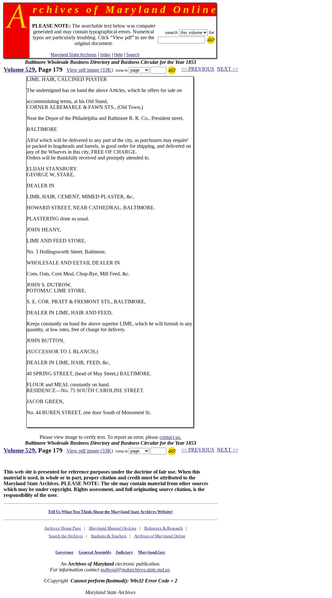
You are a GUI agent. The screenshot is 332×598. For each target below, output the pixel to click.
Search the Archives (66, 536)
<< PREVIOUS (197, 69)
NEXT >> (227, 69)
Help (118, 54)
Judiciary (124, 552)
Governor (64, 552)
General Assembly (95, 552)
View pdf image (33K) (89, 70)
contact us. (170, 437)
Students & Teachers (108, 536)
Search (132, 54)
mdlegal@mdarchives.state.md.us (135, 569)
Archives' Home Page (62, 528)
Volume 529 (19, 69)
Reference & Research (163, 528)
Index (105, 54)
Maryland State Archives (74, 54)
